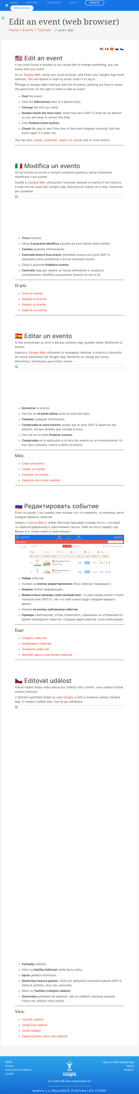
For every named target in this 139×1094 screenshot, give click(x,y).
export (63, 140)
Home (13, 2)
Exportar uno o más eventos (41, 480)
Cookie (9, 1073)
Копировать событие (36, 643)
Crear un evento (33, 463)
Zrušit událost (31, 1030)
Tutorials (44, 30)
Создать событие (34, 638)
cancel (77, 140)
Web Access (22, 8)
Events (28, 30)
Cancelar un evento (35, 474)
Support (129, 1069)
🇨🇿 (122, 49)
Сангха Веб (35, 522)
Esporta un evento (34, 310)
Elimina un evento (34, 304)
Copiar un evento (33, 469)
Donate (95, 2)
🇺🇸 (101, 49)
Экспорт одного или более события (47, 654)
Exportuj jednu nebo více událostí (44, 1036)
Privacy (9, 1066)
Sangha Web (32, 74)
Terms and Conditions (18, 1069)
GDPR (8, 1062)
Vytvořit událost (33, 1019)
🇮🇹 (106, 49)
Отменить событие (35, 649)
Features (32, 2)
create (37, 140)
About (74, 2)
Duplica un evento (34, 299)
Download (54, 2)
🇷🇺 (117, 49)
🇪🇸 (112, 49)
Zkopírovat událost (34, 1025)
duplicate (50, 140)
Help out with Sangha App (118, 1062)
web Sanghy (64, 697)
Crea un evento (32, 293)
